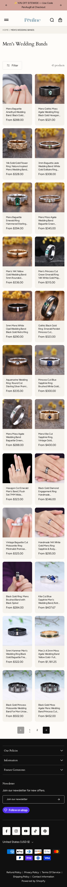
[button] (6, 20)
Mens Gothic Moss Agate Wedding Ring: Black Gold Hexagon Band (48, 112)
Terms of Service (51, 872)
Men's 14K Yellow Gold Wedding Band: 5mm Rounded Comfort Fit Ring (16, 275)
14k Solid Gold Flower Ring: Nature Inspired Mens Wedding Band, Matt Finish (17, 166)
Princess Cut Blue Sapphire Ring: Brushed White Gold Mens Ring (48, 383)
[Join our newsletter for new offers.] (59, 799)
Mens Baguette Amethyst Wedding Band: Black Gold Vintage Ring (15, 112)
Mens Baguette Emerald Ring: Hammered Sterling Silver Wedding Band (16, 221)
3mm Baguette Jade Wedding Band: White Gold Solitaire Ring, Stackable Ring (49, 166)
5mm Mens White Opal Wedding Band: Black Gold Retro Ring (17, 329)
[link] (30, 730)
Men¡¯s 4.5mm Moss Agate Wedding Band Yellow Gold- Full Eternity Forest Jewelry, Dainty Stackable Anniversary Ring (49, 654)
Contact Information (43, 876)
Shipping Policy (21, 876)
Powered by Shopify (33, 881)
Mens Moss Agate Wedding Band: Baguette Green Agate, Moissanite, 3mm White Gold (47, 221)
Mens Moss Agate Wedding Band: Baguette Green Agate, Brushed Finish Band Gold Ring (17, 437)
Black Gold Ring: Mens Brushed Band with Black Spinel (17, 600)
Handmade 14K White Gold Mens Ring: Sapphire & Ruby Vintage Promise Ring (49, 546)
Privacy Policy (31, 872)
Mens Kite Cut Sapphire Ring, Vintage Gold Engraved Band (46, 437)
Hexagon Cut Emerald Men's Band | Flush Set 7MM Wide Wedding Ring (17, 492)
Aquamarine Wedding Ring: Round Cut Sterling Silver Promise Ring (17, 383)
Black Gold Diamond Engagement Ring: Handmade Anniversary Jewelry (48, 492)
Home (6, 30)
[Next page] (46, 730)
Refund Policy (14, 872)
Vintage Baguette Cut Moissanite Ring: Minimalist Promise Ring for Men (17, 546)
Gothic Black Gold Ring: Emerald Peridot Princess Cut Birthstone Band (49, 329)
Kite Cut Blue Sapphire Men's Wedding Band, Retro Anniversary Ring (48, 600)
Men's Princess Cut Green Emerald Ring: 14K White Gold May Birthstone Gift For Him (48, 275)
